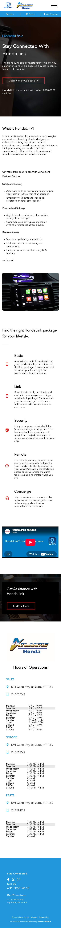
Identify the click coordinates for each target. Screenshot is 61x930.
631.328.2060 (18, 888)
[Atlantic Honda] (27, 5)
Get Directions (52, 14)
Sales (11, 14)
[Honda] (8, 6)
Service (32, 14)
